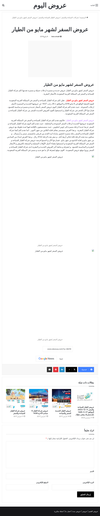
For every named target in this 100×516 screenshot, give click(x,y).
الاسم (92, 471)
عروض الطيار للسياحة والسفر (49, 17)
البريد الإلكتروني (88, 482)
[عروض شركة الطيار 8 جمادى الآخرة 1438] (38, 398)
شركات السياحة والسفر (70, 17)
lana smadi (55, 36)
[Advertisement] (50, 59)
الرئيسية (83, 17)
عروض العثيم (93, 511)
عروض (85, 511)
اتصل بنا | (67, 511)
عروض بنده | (76, 511)
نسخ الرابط (34, 349)
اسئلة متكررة (59, 511)
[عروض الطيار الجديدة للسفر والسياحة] (61, 398)
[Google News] (46, 359)
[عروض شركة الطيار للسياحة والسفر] (15, 398)
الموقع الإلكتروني (42, 482)
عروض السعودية (72, 150)
